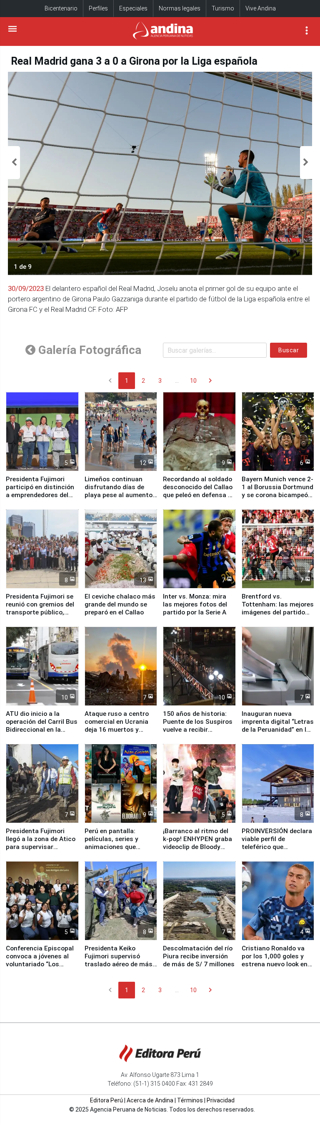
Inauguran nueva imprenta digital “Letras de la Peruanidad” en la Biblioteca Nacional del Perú (278, 729)
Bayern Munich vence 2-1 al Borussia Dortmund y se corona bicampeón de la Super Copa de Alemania (277, 495)
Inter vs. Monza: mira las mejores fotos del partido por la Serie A (195, 604)
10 (193, 380)
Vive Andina (260, 8)
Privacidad (221, 1100)
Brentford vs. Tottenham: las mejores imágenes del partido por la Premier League (278, 608)
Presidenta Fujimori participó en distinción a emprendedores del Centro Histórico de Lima (40, 495)
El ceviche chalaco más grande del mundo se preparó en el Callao (120, 604)
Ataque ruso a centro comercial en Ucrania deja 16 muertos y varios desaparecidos (117, 725)
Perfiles (98, 8)
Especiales (133, 8)
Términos (190, 1100)
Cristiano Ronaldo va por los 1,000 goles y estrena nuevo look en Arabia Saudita (275, 960)
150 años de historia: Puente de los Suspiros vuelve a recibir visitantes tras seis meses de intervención (197, 729)
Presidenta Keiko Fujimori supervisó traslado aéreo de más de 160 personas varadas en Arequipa (118, 964)
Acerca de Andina (150, 1100)
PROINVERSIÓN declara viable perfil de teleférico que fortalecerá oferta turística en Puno (277, 847)
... (177, 380)
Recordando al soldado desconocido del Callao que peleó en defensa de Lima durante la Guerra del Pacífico (199, 495)
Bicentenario (61, 8)
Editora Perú (106, 1100)
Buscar (288, 350)
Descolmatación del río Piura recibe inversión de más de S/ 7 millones (199, 956)
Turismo (223, 8)
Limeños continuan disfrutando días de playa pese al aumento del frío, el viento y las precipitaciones (118, 495)
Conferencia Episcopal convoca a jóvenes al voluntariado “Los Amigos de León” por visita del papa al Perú (40, 964)
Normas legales (179, 8)
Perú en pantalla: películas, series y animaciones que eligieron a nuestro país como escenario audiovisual (120, 850)
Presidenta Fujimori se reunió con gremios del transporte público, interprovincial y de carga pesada (40, 612)
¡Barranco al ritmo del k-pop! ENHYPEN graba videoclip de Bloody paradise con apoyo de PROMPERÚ (197, 847)
